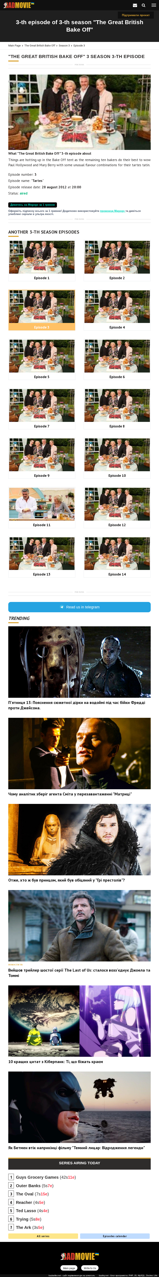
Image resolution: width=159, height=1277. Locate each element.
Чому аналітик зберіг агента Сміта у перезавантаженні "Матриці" (70, 794)
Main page (14, 45)
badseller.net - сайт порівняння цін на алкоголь (72, 1275)
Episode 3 (79, 45)
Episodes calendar (115, 1236)
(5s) (35, 1185)
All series (43, 1236)
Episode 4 (117, 327)
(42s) (46, 1177)
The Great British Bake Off (39, 45)
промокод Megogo (112, 211)
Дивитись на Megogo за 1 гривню (32, 204)
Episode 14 (117, 574)
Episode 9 (41, 475)
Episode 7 (41, 426)
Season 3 (64, 45)
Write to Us (90, 1268)
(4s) (30, 1202)
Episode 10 (117, 475)
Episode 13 (42, 574)
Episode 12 (117, 524)
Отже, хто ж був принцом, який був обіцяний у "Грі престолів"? (66, 880)
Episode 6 (117, 376)
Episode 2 (117, 277)
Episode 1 (41, 277)
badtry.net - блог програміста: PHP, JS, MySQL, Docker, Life (128, 1275)
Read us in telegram (83, 607)
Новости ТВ (15, 965)
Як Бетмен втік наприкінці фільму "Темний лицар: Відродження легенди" (76, 1147)
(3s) (30, 1227)
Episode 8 (117, 426)
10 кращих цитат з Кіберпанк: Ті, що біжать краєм (55, 1061)
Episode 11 (42, 524)
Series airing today (79, 1163)
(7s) (32, 1194)
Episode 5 (41, 376)
